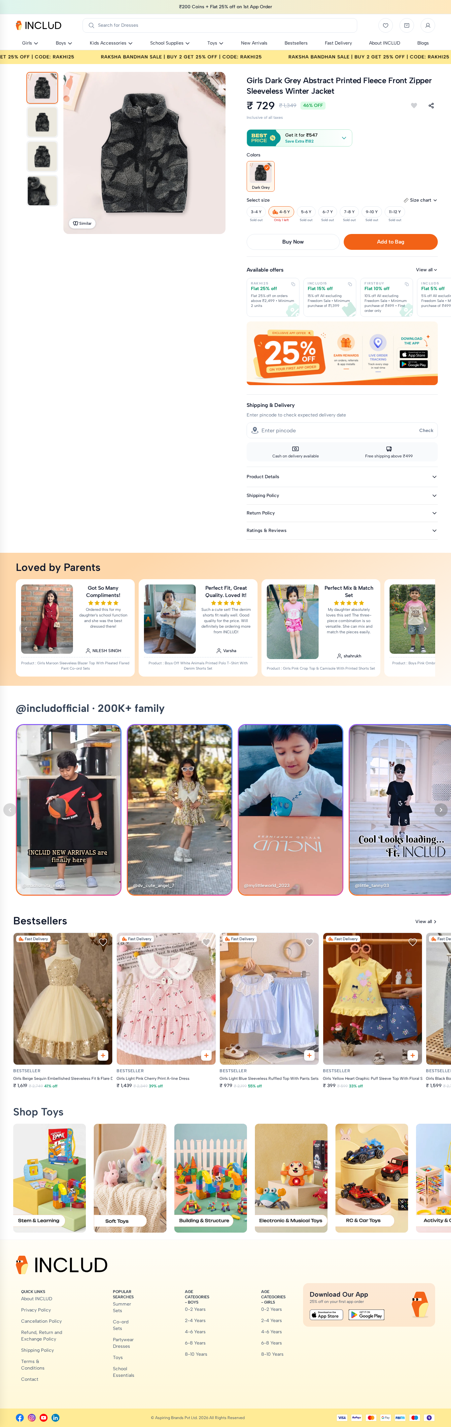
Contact (29, 1379)
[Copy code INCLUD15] (350, 284)
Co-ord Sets (120, 1325)
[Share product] (431, 105)
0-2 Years (195, 1309)
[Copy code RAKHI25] (293, 284)
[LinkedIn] (55, 1418)
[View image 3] (42, 156)
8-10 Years (196, 1354)
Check (426, 430)
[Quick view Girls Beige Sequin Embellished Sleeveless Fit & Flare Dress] (103, 1055)
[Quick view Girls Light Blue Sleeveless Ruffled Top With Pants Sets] (309, 1055)
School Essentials (123, 1372)
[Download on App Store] (326, 1315)
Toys (118, 1357)
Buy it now (293, 242)
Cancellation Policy (41, 1321)
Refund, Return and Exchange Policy (41, 1336)
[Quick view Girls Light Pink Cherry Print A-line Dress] (206, 1055)
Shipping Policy (37, 1350)
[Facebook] (20, 1418)
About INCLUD (36, 1299)
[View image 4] (42, 191)
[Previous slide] (25, 628)
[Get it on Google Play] (366, 1315)
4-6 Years (195, 1332)
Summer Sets (122, 1307)
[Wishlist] (385, 25)
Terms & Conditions (33, 1365)
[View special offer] (342, 353)
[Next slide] (425, 628)
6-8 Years (195, 1343)
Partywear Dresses (123, 1343)
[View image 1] (42, 88)
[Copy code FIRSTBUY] (406, 284)
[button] (299, 138)
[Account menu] (428, 25)
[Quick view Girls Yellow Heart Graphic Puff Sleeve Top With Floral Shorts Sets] (412, 1055)
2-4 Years (195, 1320)
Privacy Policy (36, 1310)
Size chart (420, 200)
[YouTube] (44, 1418)
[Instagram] (32, 1418)
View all (424, 270)
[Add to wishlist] (414, 105)
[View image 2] (42, 122)
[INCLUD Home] (38, 25)
